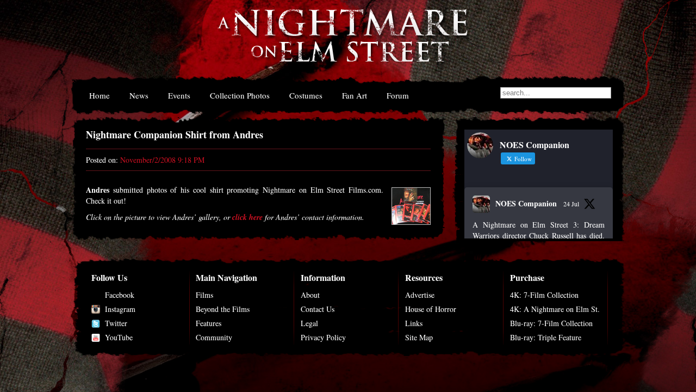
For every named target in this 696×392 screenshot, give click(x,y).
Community (214, 337)
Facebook (119, 295)
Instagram (120, 309)
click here (247, 217)
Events (179, 95)
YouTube (119, 337)
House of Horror (430, 309)
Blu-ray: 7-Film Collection (551, 323)
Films (204, 295)
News (138, 95)
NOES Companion (526, 203)
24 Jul (571, 203)
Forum (398, 95)
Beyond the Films (223, 309)
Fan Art (354, 95)
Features (208, 323)
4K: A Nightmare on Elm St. (555, 309)
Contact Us (317, 309)
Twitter (116, 323)
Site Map (419, 337)
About (310, 295)
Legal (309, 323)
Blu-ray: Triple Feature (545, 337)
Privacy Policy (323, 337)
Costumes (305, 95)
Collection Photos (240, 95)
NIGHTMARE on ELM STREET (342, 42)
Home (99, 95)
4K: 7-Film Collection (544, 295)
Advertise (419, 295)
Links (413, 323)
